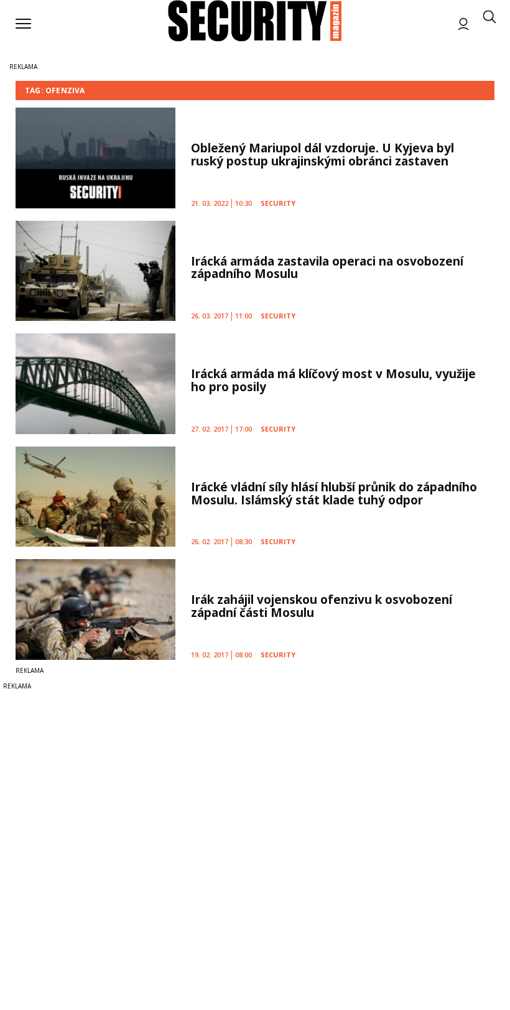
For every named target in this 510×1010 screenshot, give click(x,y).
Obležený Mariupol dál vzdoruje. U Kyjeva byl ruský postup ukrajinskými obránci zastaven (322, 154)
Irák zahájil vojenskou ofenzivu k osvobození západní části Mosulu (321, 606)
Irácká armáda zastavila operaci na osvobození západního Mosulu (327, 267)
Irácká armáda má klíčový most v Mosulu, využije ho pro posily (333, 380)
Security (278, 203)
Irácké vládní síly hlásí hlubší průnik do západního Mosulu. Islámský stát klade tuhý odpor (334, 493)
